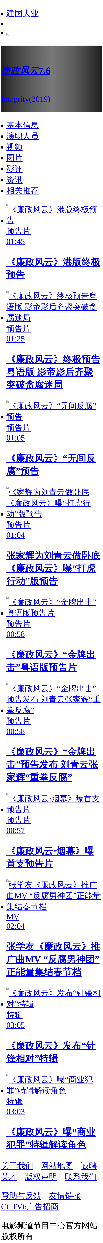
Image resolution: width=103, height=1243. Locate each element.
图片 (14, 157)
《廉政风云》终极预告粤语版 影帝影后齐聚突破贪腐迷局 (53, 372)
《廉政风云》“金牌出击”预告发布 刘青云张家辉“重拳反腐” (52, 764)
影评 (14, 168)
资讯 (14, 179)
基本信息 (22, 125)
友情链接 (65, 1195)
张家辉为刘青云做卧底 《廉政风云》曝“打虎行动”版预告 (53, 568)
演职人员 (22, 136)
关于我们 (17, 1165)
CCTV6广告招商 (30, 1206)
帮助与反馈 (21, 1195)
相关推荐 (22, 190)
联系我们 (81, 1176)
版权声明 (41, 1176)
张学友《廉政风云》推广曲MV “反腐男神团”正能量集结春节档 (53, 959)
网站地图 (57, 1165)
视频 (14, 147)
